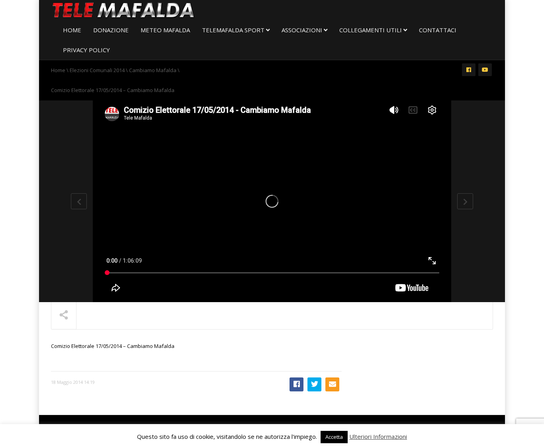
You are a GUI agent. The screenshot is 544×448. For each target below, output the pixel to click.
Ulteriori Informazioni (378, 436)
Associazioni (303, 30)
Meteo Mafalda (165, 30)
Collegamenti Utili (371, 30)
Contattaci (437, 30)
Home (72, 30)
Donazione (111, 30)
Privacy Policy (86, 50)
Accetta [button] (334, 436)
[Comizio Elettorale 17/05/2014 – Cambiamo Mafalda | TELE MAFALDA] (123, 10)
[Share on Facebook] (296, 384)
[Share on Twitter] (314, 384)
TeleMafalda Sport (234, 30)
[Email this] (332, 384)
